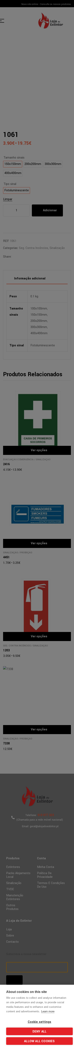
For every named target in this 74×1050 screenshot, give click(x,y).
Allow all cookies (39, 1041)
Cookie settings (39, 1022)
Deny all (39, 1031)
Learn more (47, 1011)
